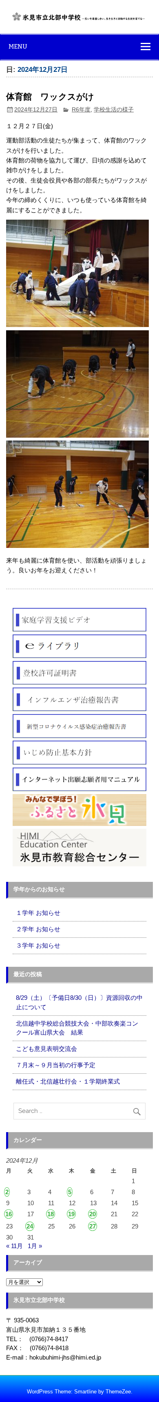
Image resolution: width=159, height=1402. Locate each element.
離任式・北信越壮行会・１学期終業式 (68, 1081)
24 (29, 1226)
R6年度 (81, 110)
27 (92, 1226)
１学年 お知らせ (38, 912)
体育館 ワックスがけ (50, 97)
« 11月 (14, 1245)
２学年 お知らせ (38, 929)
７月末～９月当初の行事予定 (55, 1065)
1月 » (35, 1245)
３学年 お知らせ (38, 945)
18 (50, 1214)
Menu (18, 46)
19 (71, 1214)
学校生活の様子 (114, 110)
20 (92, 1214)
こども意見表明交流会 (46, 1048)
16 (8, 1214)
